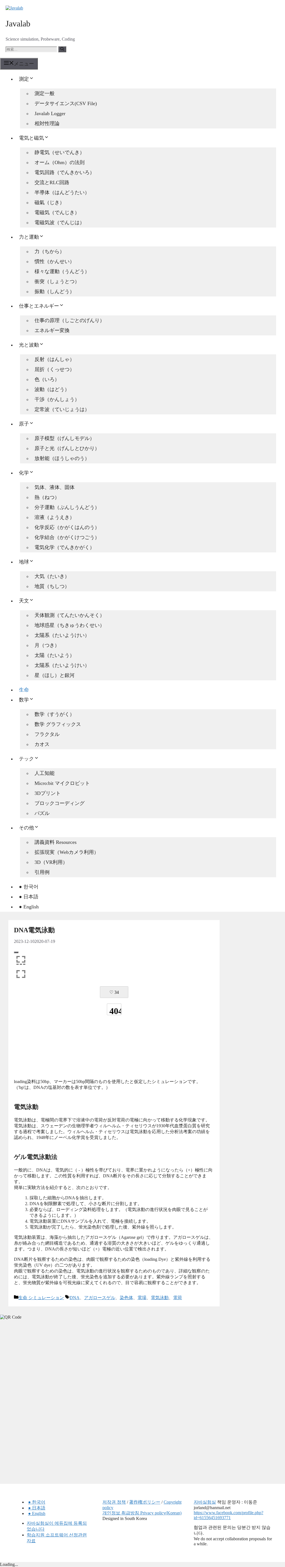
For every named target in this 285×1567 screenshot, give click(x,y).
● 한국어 (28, 886)
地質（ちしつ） (52, 586)
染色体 (126, 1297)
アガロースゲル (99, 1297)
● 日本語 (28, 896)
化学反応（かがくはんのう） (67, 527)
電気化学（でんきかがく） (65, 547)
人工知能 (45, 773)
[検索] (62, 49)
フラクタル (47, 734)
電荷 (177, 1297)
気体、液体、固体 (55, 487)
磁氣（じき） (50, 202)
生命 (24, 690)
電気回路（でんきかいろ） (65, 172)
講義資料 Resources (56, 842)
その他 (26, 828)
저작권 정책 (114, 1502)
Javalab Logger (50, 113)
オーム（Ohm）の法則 (60, 162)
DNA (75, 1297)
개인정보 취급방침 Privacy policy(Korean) (141, 1513)
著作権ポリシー (144, 1502)
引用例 (42, 872)
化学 (24, 473)
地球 (24, 562)
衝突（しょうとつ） (57, 281)
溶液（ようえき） (55, 517)
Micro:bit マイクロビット (62, 783)
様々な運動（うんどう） (62, 271)
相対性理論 (47, 123)
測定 (24, 79)
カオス (42, 744)
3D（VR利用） (51, 862)
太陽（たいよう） (55, 655)
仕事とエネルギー (39, 306)
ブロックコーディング (60, 803)
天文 (24, 601)
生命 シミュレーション (41, 1297)
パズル (42, 813)
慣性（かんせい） (55, 261)
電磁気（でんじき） (57, 212)
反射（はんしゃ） (55, 359)
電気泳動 (160, 1297)
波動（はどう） (52, 389)
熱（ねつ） (47, 497)
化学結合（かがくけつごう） (67, 537)
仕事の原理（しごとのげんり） (70, 320)
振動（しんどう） (55, 291)
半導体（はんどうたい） (62, 192)
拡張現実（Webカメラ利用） (67, 852)
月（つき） (47, 645)
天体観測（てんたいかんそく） (70, 615)
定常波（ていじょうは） (62, 409)
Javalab (18, 23)
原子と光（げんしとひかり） (67, 448)
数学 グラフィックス (58, 724)
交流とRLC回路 (52, 182)
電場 (141, 1297)
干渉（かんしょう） (57, 399)
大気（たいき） (52, 576)
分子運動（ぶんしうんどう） (67, 507)
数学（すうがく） (55, 714)
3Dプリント (48, 793)
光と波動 (29, 345)
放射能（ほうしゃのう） (62, 458)
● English (29, 906)
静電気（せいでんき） (60, 152)
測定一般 (45, 93)
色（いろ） (47, 379)
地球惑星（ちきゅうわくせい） (70, 625)
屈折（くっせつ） (55, 369)
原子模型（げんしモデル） (65, 438)
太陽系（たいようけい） (62, 635)
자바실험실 (205, 1502)
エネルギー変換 (52, 330)
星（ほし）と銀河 (55, 675)
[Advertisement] (114, 1053)
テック (26, 759)
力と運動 (29, 237)
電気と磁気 (31, 138)
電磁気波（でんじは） (60, 222)
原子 (24, 424)
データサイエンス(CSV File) (66, 103)
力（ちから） (50, 251)
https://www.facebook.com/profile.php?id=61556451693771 (228, 1515)
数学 (24, 700)
